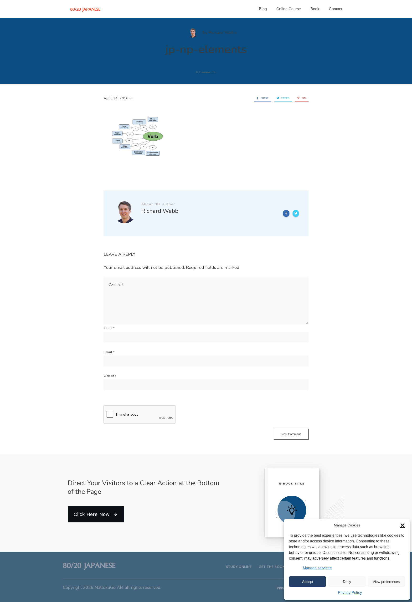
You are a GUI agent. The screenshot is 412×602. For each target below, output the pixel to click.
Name (109, 328)
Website (109, 376)
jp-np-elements (206, 49)
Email (109, 352)
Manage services (317, 568)
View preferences (386, 582)
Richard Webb (223, 33)
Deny (347, 582)
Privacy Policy (350, 593)
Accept (307, 582)
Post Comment (291, 434)
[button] (402, 525)
